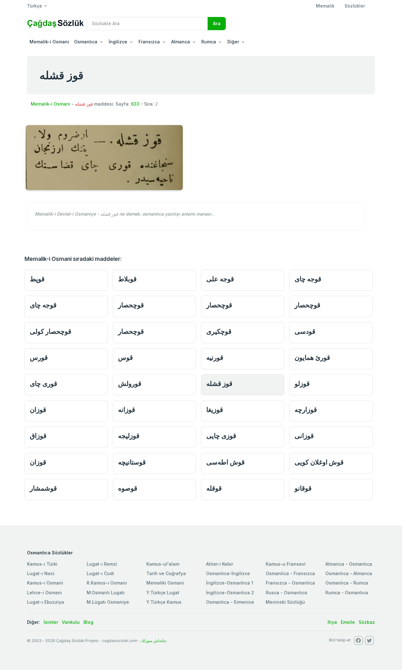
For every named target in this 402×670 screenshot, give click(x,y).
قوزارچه (306, 410)
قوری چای (43, 383)
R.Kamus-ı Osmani (107, 582)
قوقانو (303, 488)
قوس (125, 357)
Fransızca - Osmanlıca (290, 582)
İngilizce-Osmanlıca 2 (230, 592)
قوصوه (127, 488)
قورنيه (214, 357)
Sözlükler (355, 5)
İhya (332, 622)
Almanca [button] (180, 41)
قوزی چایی (221, 436)
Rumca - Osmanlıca (346, 592)
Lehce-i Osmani (44, 592)
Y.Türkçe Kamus (164, 602)
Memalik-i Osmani (49, 41)
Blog (88, 622)
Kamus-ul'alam (162, 564)
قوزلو (302, 383)
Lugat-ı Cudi (100, 573)
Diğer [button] (233, 41)
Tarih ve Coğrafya (166, 573)
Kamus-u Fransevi (286, 564)
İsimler (51, 622)
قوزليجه (128, 436)
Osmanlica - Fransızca (290, 573)
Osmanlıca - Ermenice (230, 602)
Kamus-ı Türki (42, 564)
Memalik (325, 5)
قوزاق (38, 436)
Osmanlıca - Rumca (346, 582)
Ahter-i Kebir (219, 564)
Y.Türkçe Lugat (162, 592)
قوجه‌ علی (220, 279)
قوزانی (304, 436)
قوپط (37, 279)
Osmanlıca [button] (85, 41)
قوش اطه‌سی (225, 462)
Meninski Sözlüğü (285, 602)
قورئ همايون (312, 357)
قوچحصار (131, 305)
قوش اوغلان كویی (319, 462)
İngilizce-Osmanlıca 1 (229, 582)
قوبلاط (127, 279)
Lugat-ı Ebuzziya (45, 602)
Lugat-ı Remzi (102, 564)
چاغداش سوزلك (153, 640)
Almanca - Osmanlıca (348, 564)
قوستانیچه (132, 462)
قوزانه (126, 410)
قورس (39, 357)
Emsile (348, 622)
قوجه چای (308, 279)
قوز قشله (219, 383)
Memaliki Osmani (165, 582)
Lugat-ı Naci (40, 573)
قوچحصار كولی (50, 331)
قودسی (305, 331)
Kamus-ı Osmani (45, 582)
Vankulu (71, 622)
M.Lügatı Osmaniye (108, 602)
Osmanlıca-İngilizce (228, 573)
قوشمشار (43, 488)
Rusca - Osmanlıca (286, 592)
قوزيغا (214, 410)
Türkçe (34, 5)
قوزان (38, 410)
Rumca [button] (208, 41)
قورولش (129, 383)
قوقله (214, 488)
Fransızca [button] (149, 41)
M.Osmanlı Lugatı (106, 592)
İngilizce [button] (118, 41)
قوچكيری (218, 331)
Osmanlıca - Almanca (348, 573)
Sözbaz (367, 622)
